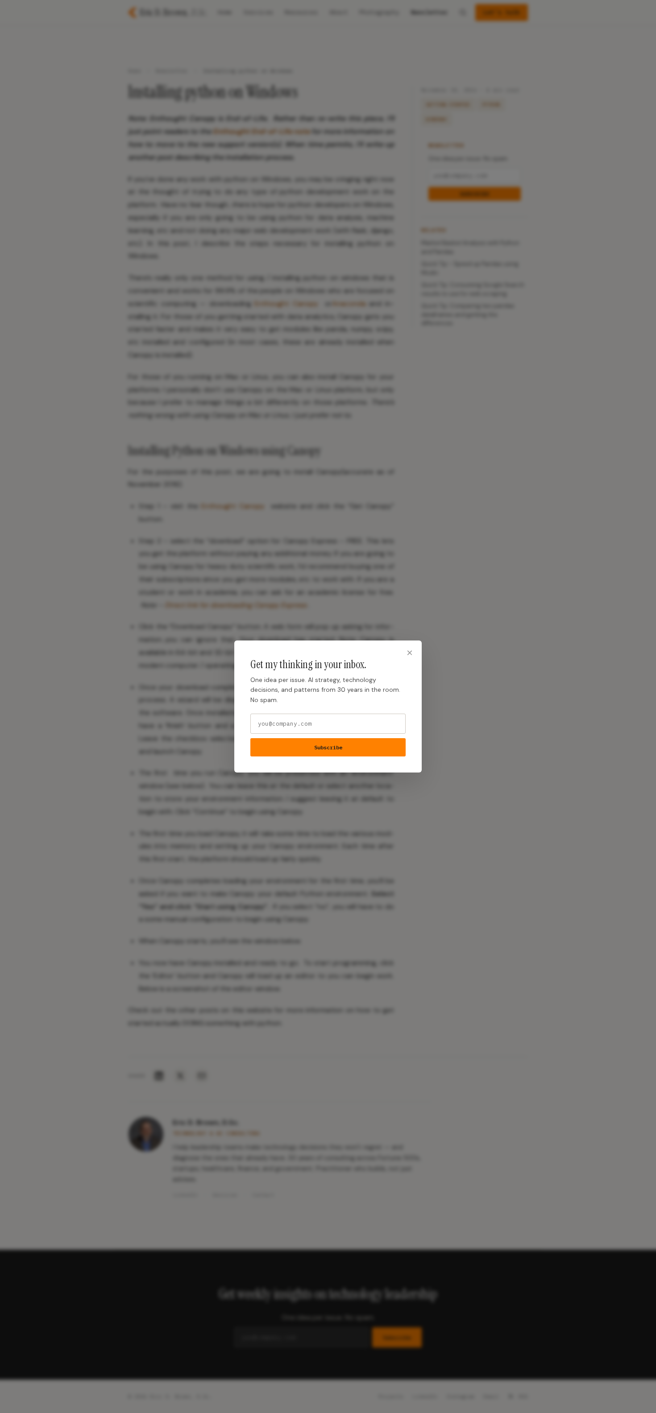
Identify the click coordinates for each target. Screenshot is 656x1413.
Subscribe (328, 747)
